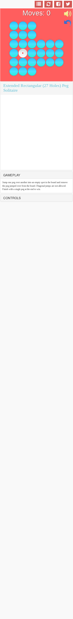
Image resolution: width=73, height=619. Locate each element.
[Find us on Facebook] (58, 5)
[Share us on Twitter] (68, 5)
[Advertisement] (36, 132)
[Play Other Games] (38, 5)
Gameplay (11, 175)
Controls (12, 198)
